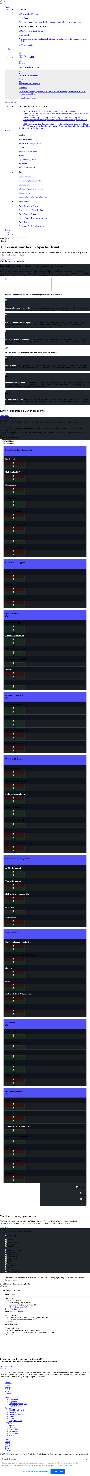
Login (7, 232)
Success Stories (10, 102)
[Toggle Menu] (1, 3)
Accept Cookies (58, 1471)
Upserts (8, 669)
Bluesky (8, 1393)
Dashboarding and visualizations (18, 942)
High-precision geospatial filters (17, 894)
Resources (8, 130)
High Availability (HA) (14, 472)
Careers (12, 1427)
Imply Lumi (13, 1399)
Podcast (12, 1416)
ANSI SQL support (13, 868)
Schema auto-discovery (14, 636)
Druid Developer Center (18, 1410)
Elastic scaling (11, 459)
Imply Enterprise (15, 1406)
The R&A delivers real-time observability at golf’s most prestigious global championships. (56, 126)
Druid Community (16, 1414)
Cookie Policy (67, 1465)
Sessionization (10, 917)
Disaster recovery (12, 485)
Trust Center (14, 1433)
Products (8, 1397)
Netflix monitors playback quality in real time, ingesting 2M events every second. (53, 118)
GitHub (7, 1389)
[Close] (86, 1459)
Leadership (13, 1429)
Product (7, 7)
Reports (8, 968)
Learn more (4, 416)
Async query (10, 907)
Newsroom (13, 1431)
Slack (7, 1391)
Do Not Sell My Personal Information (36, 1471)
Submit (3, 241)
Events (11, 1419)
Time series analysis (13, 881)
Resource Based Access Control (17, 1126)
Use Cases (8, 49)
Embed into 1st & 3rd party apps (18, 994)
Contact (12, 1436)
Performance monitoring (15, 794)
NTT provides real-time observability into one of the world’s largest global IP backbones (56, 124)
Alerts (7, 981)
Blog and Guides (15, 1421)
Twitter (7, 1385)
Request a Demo (6, 259)
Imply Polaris (14, 1402)
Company (8, 1423)
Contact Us (9, 234)
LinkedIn (8, 1383)
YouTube (8, 1387)
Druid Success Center (17, 1412)
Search (7, 230)
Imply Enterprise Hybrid (18, 1404)
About (11, 1425)
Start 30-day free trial (12, 1309)
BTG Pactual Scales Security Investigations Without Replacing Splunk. (49, 111)
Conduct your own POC (18, 1307)
